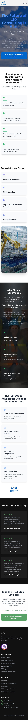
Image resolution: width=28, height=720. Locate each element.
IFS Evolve (4, 680)
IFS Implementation (7, 660)
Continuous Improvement (8, 683)
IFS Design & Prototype (8, 663)
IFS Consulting (5, 658)
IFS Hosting (4, 686)
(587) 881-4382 (8, 701)
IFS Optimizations (6, 666)
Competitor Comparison (8, 672)
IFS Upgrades (5, 669)
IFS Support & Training (7, 692)
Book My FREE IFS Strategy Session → (14, 56)
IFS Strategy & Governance (9, 689)
